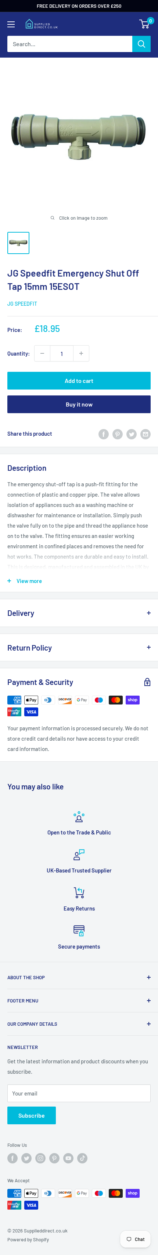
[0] (144, 24)
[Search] (141, 44)
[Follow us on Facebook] (12, 1158)
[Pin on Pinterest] (117, 433)
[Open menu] (11, 24)
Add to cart (79, 380)
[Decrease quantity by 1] (42, 353)
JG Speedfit (22, 304)
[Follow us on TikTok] (82, 1158)
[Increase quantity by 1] (81, 353)
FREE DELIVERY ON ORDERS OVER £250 (79, 6)
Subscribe (31, 1115)
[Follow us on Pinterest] (54, 1158)
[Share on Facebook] (103, 433)
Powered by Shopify (28, 1239)
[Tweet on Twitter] (131, 433)
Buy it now (79, 404)
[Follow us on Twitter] (26, 1158)
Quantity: (18, 353)
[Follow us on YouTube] (68, 1158)
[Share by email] (145, 433)
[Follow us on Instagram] (40, 1158)
